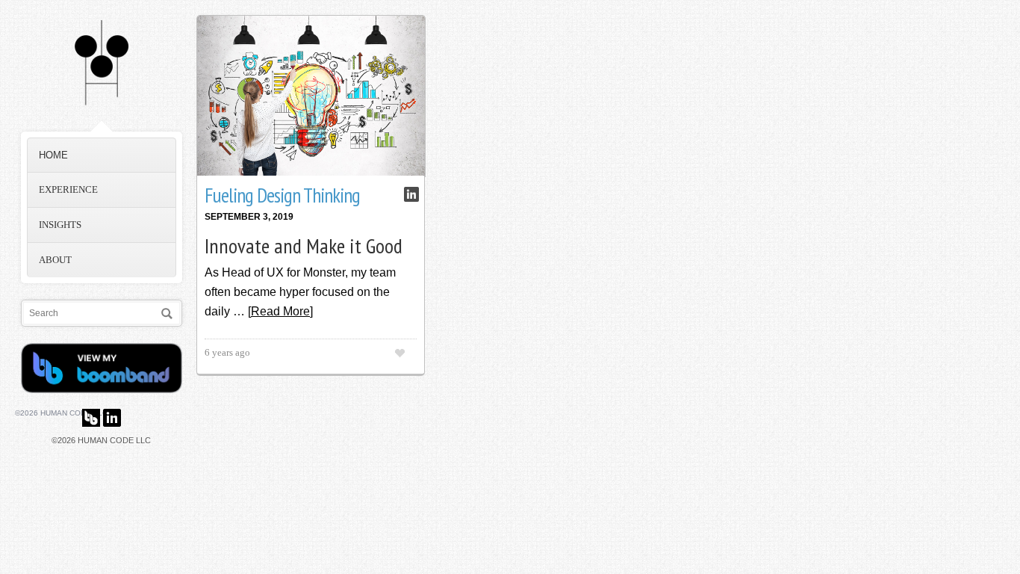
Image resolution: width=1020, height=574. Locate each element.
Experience (68, 189)
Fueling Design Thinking (282, 195)
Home (53, 155)
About (55, 259)
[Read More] (280, 311)
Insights (60, 224)
